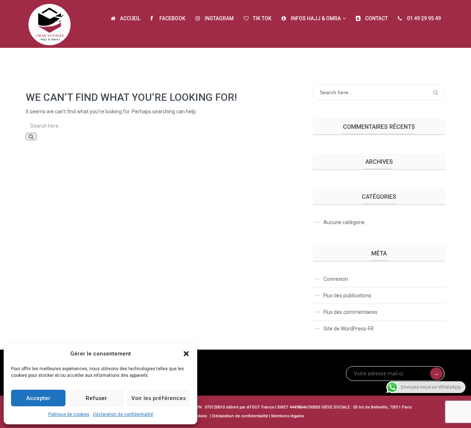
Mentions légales (287, 416)
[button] (186, 353)
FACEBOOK (172, 18)
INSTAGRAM (219, 18)
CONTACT (376, 18)
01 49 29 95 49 (424, 18)
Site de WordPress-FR (348, 329)
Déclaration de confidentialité (123, 414)
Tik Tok (262, 18)
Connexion (335, 279)
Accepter (38, 398)
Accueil (130, 18)
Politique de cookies (68, 414)
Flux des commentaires (350, 312)
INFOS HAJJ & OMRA (316, 18)
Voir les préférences (158, 398)
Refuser (96, 398)
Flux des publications (347, 295)
